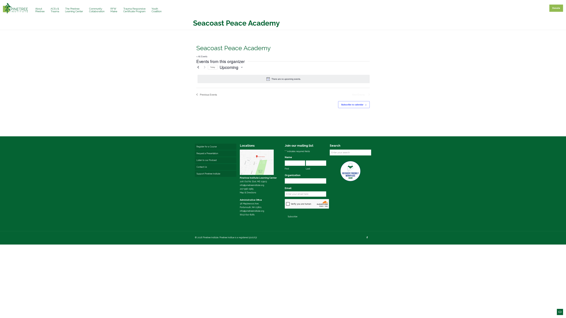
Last (308, 168)
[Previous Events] (198, 67)
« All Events (201, 56)
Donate (556, 8)
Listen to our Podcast (206, 160)
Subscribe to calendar (352, 104)
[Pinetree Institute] (15, 8)
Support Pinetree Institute (208, 174)
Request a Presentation (207, 153)
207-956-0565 (246, 189)
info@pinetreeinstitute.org (252, 185)
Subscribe (292, 216)
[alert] (284, 79)
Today (212, 67)
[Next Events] (204, 67)
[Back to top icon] (552, 312)
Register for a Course (206, 146)
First (287, 168)
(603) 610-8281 (247, 214)
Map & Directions (248, 192)
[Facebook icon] (367, 237)
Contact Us (201, 167)
